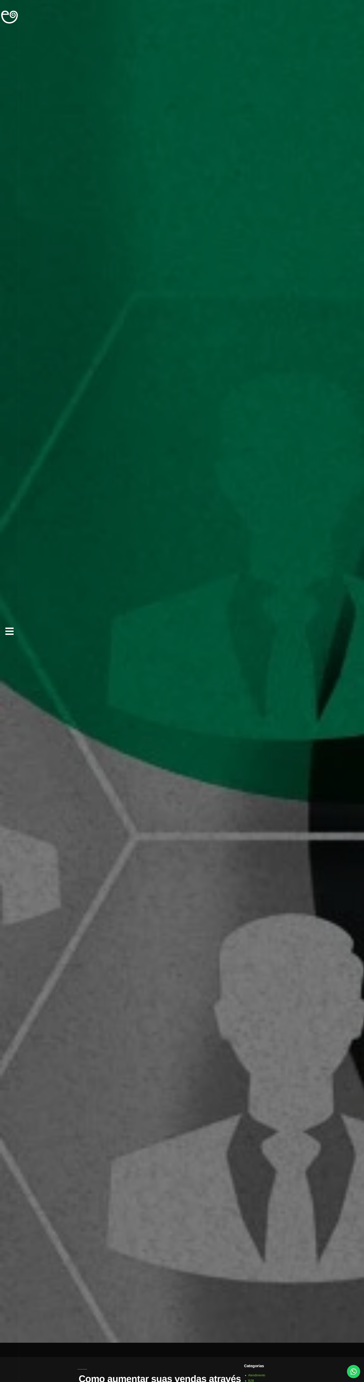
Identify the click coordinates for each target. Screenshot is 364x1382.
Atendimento (256, 1375)
